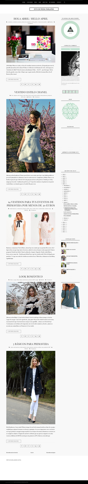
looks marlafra (37, 95)
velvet (31, 208)
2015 (64, 224)
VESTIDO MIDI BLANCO (72, 242)
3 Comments (33, 348)
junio (65, 196)
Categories (30, 2)
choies (12, 347)
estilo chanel (25, 95)
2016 (64, 222)
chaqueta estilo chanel (18, 95)
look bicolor (25, 279)
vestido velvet (35, 208)
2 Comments (49, 279)
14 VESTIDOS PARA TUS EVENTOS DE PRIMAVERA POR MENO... (70, 209)
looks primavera (43, 95)
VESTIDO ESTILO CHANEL (30, 92)
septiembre (67, 191)
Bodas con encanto (71, 249)
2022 (64, 174)
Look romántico (31, 276)
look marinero (17, 347)
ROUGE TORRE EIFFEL (71, 256)
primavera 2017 (26, 208)
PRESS (35, 2)
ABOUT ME (45, 2)
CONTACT (59, 2)
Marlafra (51, 22)
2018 (64, 182)
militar (39, 347)
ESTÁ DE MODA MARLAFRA (21, 482)
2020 (64, 178)
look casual (31, 95)
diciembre (66, 185)
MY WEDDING (52, 2)
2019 (64, 180)
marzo (65, 202)
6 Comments (36, 97)
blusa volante (19, 279)
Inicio (32, 452)
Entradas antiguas (50, 452)
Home (23, 2)
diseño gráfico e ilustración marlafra (39, 22)
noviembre (67, 187)
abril (65, 200)
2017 (64, 183)
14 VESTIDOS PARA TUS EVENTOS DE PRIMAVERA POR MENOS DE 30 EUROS (31, 203)
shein (24, 97)
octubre (66, 189)
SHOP (40, 2)
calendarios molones (17, 22)
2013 (64, 228)
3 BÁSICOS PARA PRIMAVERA (31, 344)
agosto (65, 193)
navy (42, 347)
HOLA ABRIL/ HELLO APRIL (31, 18)
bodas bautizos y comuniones (16, 208)
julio (65, 195)
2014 (64, 226)
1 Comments (30, 23)
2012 (64, 230)
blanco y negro (13, 279)
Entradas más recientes (12, 452)
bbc (12, 95)
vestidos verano (48, 208)
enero (65, 220)
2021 (64, 176)
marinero (36, 347)
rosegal (36, 279)
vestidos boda (41, 208)
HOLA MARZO (67, 215)
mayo (65, 198)
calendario (10, 22)
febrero (66, 218)
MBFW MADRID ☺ (71, 269)
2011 (64, 231)
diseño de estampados (26, 22)
